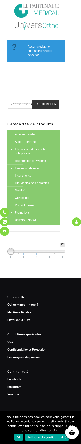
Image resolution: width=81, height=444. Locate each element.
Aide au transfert (25, 134)
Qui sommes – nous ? (22, 304)
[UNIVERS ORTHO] (36, 16)
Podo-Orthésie (24, 205)
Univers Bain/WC (26, 220)
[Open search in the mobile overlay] (33, 104)
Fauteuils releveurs (27, 168)
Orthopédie (22, 197)
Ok (19, 437)
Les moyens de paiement (24, 357)
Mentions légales (19, 312)
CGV (10, 342)
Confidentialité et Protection (26, 349)
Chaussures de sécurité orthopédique (30, 151)
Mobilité (20, 190)
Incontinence (23, 175)
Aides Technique (25, 141)
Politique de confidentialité (47, 437)
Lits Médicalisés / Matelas (32, 183)
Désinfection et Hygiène (30, 160)
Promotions (22, 212)
